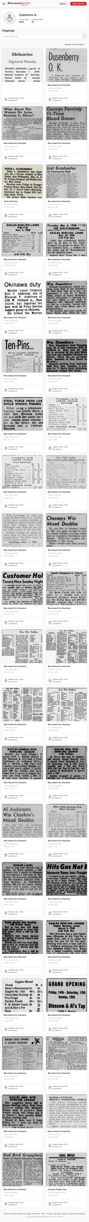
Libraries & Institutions (77, 1214)
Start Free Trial (78, 4)
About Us (7, 1214)
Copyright (57, 1214)
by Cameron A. (13, 100)
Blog (28, 1214)
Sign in (63, 4)
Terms (43, 1214)
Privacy (49, 1214)
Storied (14, 1214)
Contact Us (22, 1214)
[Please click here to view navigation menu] (3, 4)
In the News (36, 1214)
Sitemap (65, 1214)
